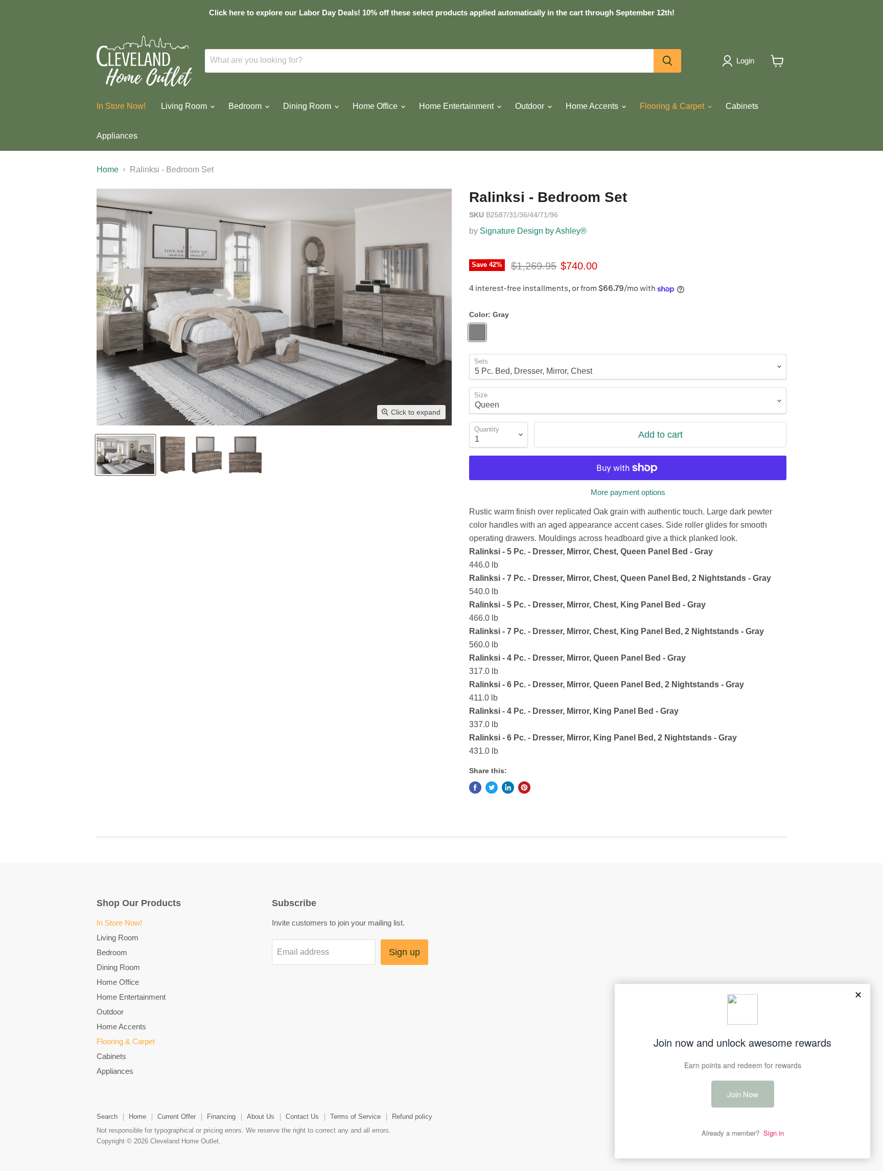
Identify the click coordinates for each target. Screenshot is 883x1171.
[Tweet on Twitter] (491, 787)
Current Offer (176, 1116)
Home (108, 169)
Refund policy (412, 1116)
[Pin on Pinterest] (524, 787)
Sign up (404, 952)
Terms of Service (355, 1116)
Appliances (117, 135)
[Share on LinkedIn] (508, 787)
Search (107, 1116)
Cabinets (742, 106)
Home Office (376, 106)
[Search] (667, 61)
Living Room (185, 106)
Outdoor (530, 106)
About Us (260, 1116)
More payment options (628, 492)
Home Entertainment (457, 106)
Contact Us (302, 1116)
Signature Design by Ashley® (533, 231)
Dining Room (308, 106)
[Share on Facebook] (475, 787)
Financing (221, 1116)
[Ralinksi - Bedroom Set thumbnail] (125, 455)
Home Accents (593, 106)
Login (745, 60)
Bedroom (246, 106)
